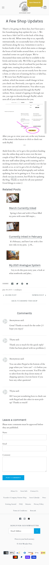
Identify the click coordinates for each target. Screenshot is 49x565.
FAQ (21, 504)
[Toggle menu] (3, 7)
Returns (28, 504)
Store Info (23, 491)
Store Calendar (34, 498)
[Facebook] (20, 519)
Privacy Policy (39, 504)
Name (5, 432)
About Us (14, 491)
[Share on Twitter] (17, 284)
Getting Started (10, 504)
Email (5, 444)
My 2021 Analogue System (25, 265)
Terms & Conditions (20, 511)
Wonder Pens (27, 544)
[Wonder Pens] (24, 7)
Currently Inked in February (25, 236)
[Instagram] (25, 519)
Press (44, 498)
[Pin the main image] (22, 284)
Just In (14, 176)
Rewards (33, 511)
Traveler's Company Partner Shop (15, 498)
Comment (6, 455)
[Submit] (37, 531)
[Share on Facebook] (12, 284)
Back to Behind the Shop (24, 301)
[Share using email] (27, 284)
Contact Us (34, 491)
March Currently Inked (22, 208)
